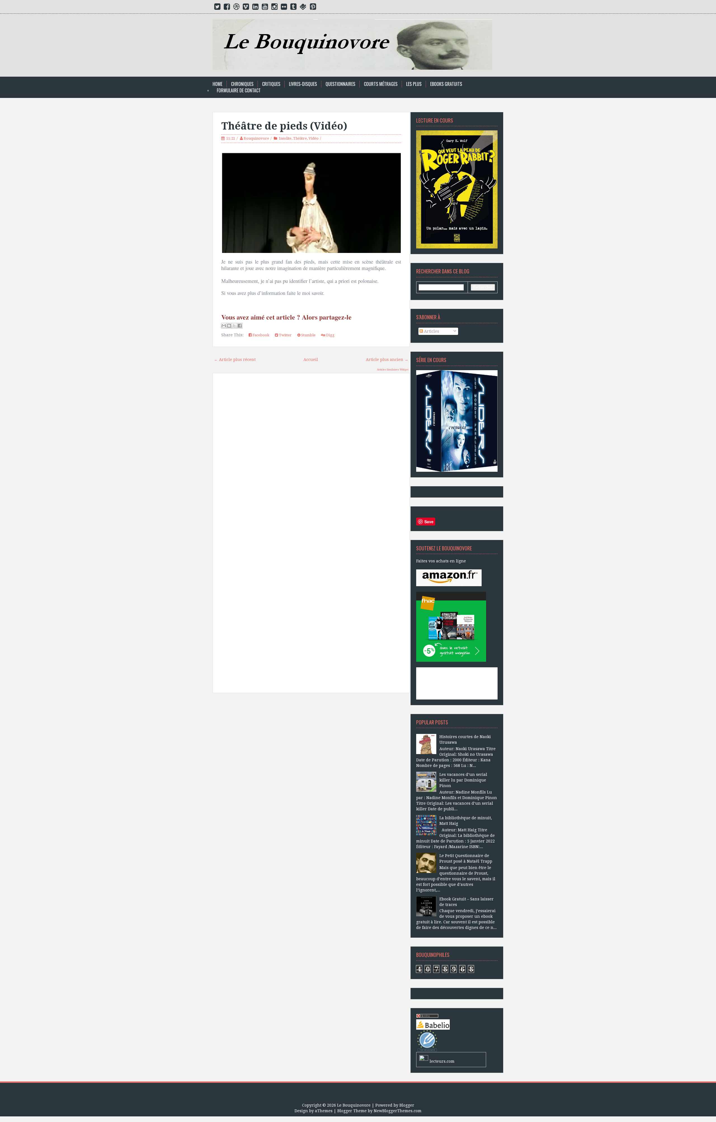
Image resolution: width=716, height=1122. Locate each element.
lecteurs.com (442, 1061)
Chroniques (242, 84)
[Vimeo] (246, 8)
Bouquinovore (256, 138)
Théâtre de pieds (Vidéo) (284, 126)
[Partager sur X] (234, 325)
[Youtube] (265, 8)
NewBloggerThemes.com (397, 1111)
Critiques (271, 84)
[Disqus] (311, 457)
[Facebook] (227, 8)
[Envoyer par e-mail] (224, 325)
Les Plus (413, 84)
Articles (431, 331)
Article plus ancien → (387, 359)
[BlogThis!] (229, 325)
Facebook (260, 335)
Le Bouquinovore (354, 1105)
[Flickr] (284, 8)
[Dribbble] (236, 8)
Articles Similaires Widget (392, 369)
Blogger (406, 1105)
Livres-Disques (303, 84)
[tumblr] (293, 8)
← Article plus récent (235, 359)
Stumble (307, 335)
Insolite (285, 138)
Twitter (285, 335)
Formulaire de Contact (239, 90)
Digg (330, 335)
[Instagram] (274, 8)
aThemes (324, 1111)
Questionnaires (340, 84)
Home (217, 84)
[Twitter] (217, 8)
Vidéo (313, 138)
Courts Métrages (380, 84)
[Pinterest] (313, 8)
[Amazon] (449, 577)
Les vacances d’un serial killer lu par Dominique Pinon (463, 780)
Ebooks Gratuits (446, 84)
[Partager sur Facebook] (239, 325)
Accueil (310, 359)
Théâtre (300, 138)
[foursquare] (303, 8)
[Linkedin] (255, 8)
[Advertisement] (311, 760)
